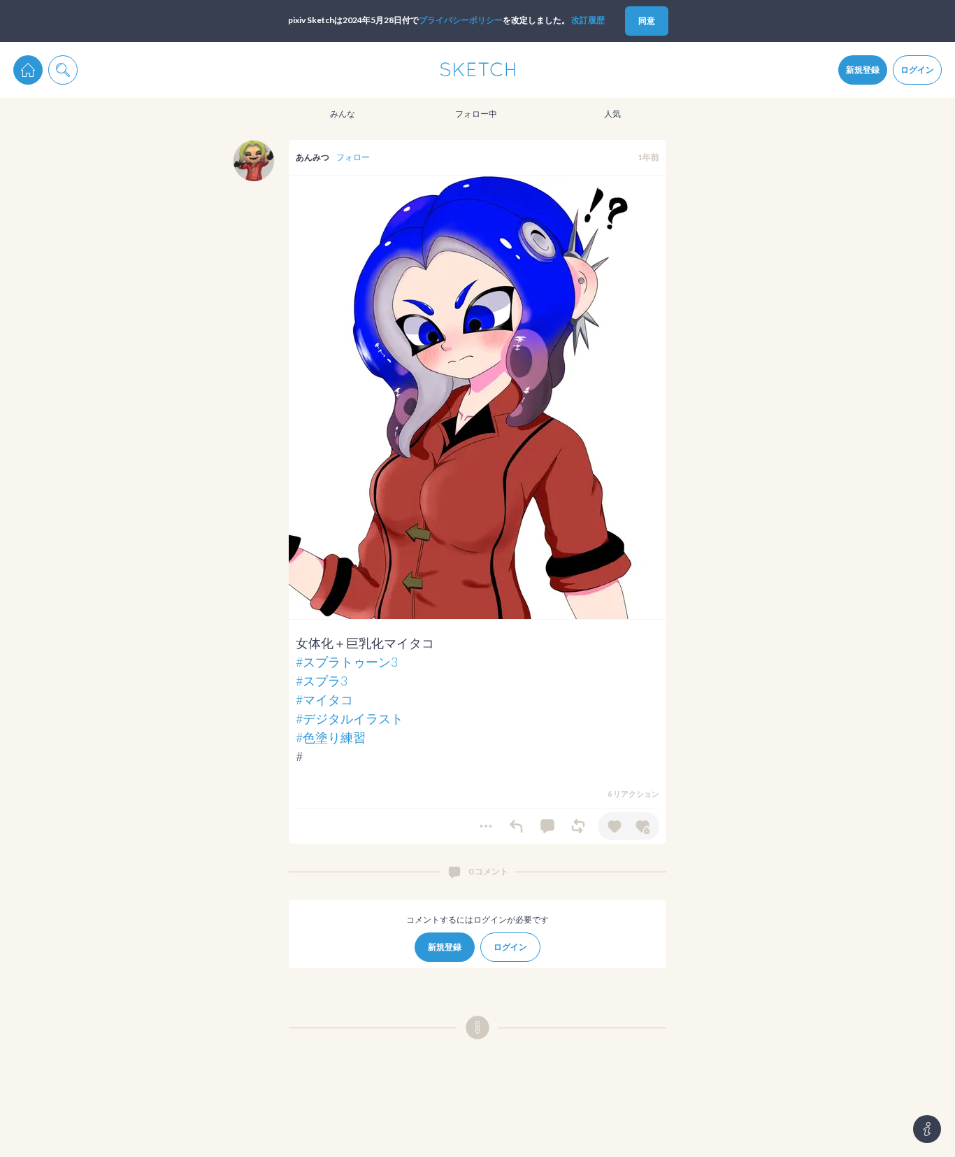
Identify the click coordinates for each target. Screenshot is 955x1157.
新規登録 (862, 69)
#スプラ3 (321, 680)
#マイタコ (324, 699)
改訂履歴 (588, 20)
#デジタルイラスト (349, 718)
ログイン (917, 69)
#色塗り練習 (331, 737)
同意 (646, 20)
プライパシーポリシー (461, 20)
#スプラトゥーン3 (347, 661)
